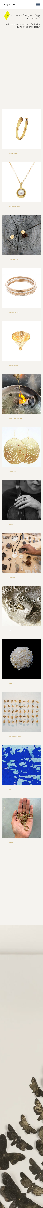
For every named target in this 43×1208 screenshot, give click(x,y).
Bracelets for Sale (14, 312)
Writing (11, 842)
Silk (10, 630)
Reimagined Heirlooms (15, 418)
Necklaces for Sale (14, 206)
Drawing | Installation (15, 736)
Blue (10, 789)
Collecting (12, 577)
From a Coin (12, 471)
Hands (10, 524)
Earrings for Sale (13, 259)
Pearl (10, 683)
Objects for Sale (13, 365)
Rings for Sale (13, 153)
